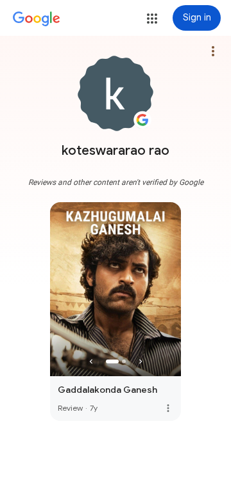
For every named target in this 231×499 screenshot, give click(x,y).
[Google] (36, 19)
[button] (152, 18)
